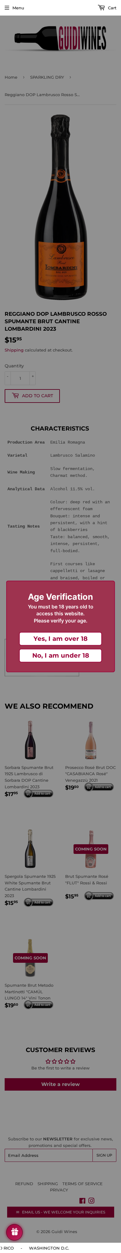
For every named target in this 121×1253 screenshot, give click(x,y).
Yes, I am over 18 (60, 639)
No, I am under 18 (60, 655)
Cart (111, 7)
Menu (18, 7)
